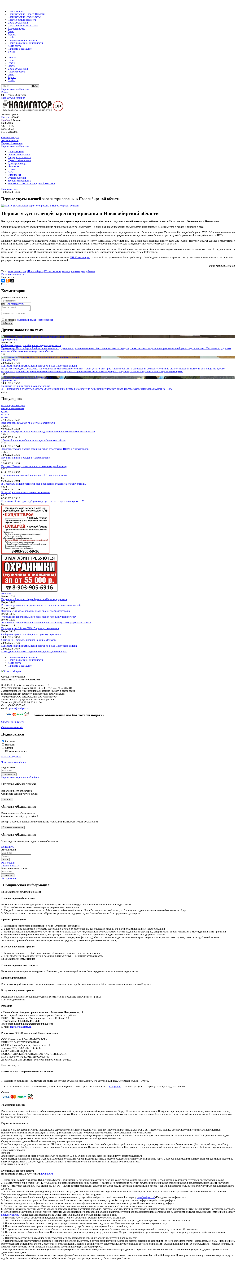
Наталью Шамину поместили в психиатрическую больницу (34, 466)
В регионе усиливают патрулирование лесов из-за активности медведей (41, 605)
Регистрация (8, 862)
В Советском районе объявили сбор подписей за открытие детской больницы (43, 483)
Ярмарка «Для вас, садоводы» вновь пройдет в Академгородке (35, 611)
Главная (19, 11)
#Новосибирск (35, 271)
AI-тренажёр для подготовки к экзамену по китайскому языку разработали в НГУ (46, 622)
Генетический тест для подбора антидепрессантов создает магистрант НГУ (42, 501)
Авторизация (8, 878)
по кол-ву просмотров (13, 405)
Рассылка (10, 741)
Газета (32, 19)
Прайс (11, 37)
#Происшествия (52, 271)
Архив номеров (9, 140)
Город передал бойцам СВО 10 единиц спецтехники (30, 628)
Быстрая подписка (11, 756)
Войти (11, 51)
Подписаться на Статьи (20, 16)
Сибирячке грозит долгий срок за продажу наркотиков (31, 634)
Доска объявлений (18, 22)
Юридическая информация (22, 40)
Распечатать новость (12, 274)
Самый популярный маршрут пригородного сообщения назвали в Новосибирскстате (48, 431)
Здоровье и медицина (19, 180)
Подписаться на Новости (21, 14)
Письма (12, 169)
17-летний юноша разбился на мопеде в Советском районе (33, 440)
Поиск (11, 11)
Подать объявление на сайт (23, 25)
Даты (10, 172)
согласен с (29, 319)
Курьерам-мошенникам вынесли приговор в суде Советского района (39, 645)
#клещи (66, 271)
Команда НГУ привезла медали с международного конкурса (34, 651)
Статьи (37, 16)
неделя (5, 414)
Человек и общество (19, 154)
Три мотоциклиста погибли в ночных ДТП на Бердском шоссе (35, 475)
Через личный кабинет (13, 762)
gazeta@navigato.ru (19, 708)
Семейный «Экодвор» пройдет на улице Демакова (29, 640)
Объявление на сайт (12, 727)
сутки (4, 411)
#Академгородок (17, 271)
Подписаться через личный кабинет (21, 777)
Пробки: (5, 120)
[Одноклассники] (8, 280)
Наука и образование (19, 160)
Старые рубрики (17, 177)
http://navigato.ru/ (146, 1197)
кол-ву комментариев (12, 408)
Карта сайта (14, 45)
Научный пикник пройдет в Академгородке (25, 457)
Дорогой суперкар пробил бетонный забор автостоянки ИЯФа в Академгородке (45, 449)
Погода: (5, 117)
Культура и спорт (17, 163)
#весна (91, 271)
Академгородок (16, 28)
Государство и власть (19, 157)
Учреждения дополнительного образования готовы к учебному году (38, 616)
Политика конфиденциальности (25, 43)
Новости (40, 14)
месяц (4, 417)
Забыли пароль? (10, 865)
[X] (12, 280)
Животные (13, 166)
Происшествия (16, 151)
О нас (11, 31)
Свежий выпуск (10, 137)
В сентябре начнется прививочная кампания (25, 492)
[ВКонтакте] (3, 280)
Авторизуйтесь (15, 303)
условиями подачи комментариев (35, 319)
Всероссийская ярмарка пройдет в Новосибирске (28, 422)
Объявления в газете (16, 751)
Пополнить (7, 846)
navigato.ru (115, 1086)
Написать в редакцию (20, 48)
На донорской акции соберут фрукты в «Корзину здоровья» (34, 599)
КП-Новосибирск (80, 257)
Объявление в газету (12, 722)
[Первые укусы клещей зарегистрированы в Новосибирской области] (40, 205)
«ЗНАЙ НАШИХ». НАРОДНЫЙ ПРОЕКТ (31, 183)
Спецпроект (14, 174)
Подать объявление (18, 19)
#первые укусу (79, 271)
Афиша (12, 34)
